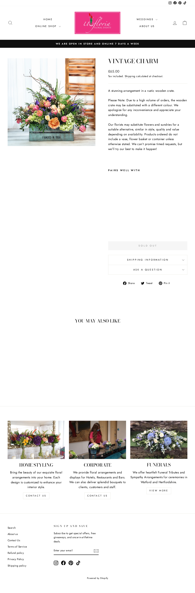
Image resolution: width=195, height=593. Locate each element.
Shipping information (148, 260)
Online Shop (46, 26)
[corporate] (97, 440)
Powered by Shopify (97, 578)
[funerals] (158, 440)
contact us (36, 495)
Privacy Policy (16, 559)
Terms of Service (17, 546)
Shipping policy (17, 565)
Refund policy (16, 553)
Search (12, 528)
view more (158, 490)
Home (47, 19)
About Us (147, 26)
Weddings (146, 19)
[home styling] (36, 440)
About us (13, 534)
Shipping (130, 76)
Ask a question (147, 269)
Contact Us (14, 540)
